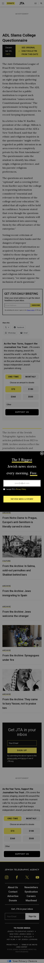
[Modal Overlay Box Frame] (22, 481)
